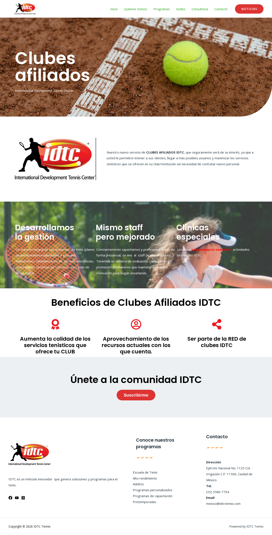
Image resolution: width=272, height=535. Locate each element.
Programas (161, 9)
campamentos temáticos (212, 249)
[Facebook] (10, 498)
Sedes (180, 9)
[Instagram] (23, 498)
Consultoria (200, 9)
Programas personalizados (152, 490)
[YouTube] (17, 498)
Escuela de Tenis (145, 472)
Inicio (114, 9)
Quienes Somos (135, 9)
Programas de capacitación (152, 496)
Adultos (138, 484)
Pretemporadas (144, 502)
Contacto (221, 9)
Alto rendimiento (145, 478)
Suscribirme (136, 395)
